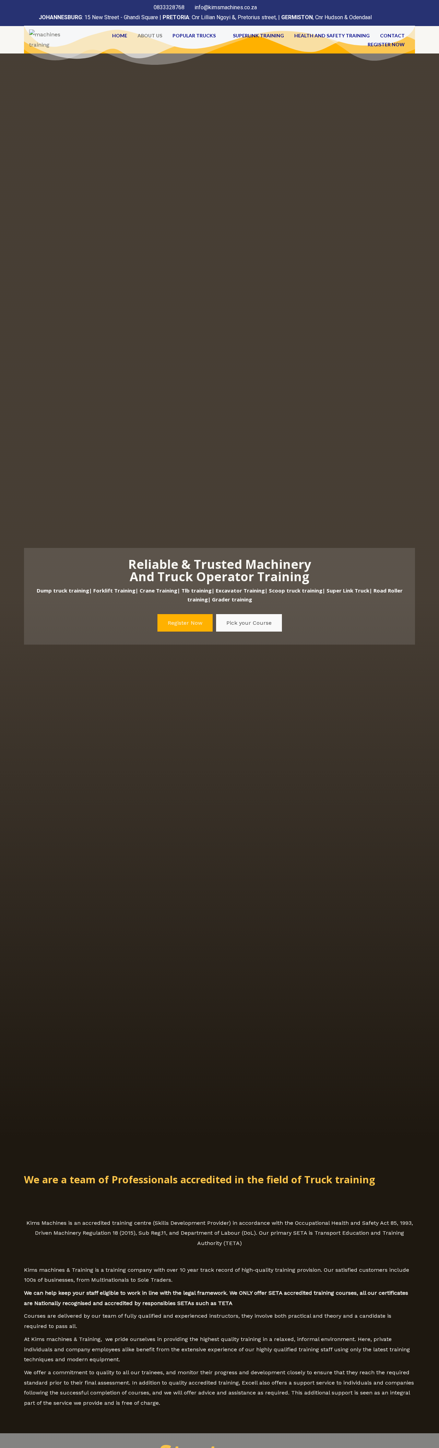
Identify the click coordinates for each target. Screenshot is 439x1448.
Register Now (185, 623)
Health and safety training (332, 35)
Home (119, 35)
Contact (392, 35)
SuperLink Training (258, 35)
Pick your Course (249, 623)
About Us (150, 35)
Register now (386, 44)
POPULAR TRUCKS (194, 35)
